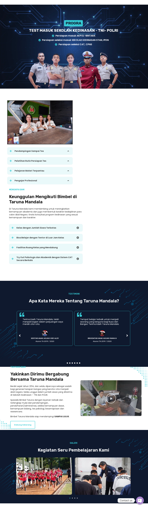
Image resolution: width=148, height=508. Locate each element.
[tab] (40, 151)
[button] (22, 425)
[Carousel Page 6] (79, 363)
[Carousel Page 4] (74, 363)
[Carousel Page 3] (72, 363)
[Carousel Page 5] (77, 363)
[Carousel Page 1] (67, 363)
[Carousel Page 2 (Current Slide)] (69, 363)
